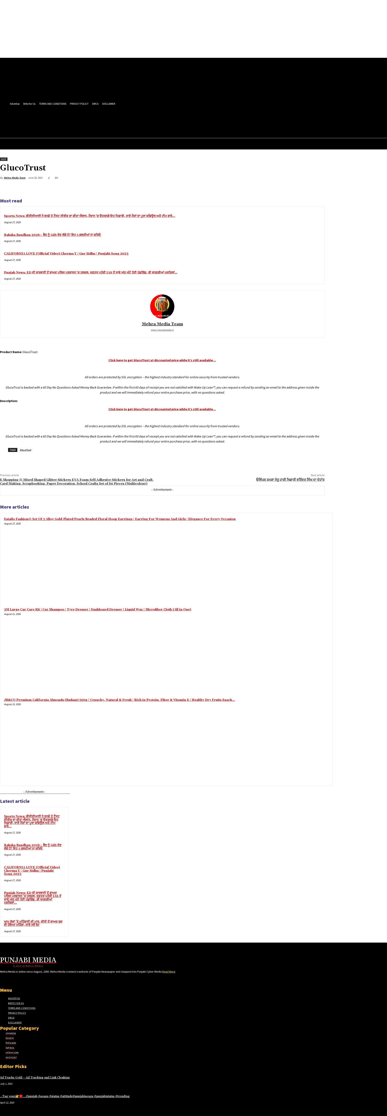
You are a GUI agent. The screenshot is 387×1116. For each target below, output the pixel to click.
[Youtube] (173, 118)
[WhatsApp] (303, 187)
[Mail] (143, 118)
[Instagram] (135, 118)
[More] (318, 187)
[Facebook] (128, 118)
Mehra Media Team (14, 177)
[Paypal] (150, 118)
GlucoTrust (25, 449)
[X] (158, 118)
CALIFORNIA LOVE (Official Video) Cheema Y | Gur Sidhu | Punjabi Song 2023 (66, 254)
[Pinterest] (288, 187)
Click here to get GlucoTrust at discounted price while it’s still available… (162, 360)
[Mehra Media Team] (162, 306)
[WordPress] (165, 118)
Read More (168, 971)
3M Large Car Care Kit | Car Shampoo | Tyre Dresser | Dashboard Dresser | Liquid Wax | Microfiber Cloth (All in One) (97, 609)
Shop (3, 159)
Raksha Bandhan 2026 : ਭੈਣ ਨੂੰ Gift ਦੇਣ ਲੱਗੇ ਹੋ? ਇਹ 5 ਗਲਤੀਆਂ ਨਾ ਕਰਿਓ (53, 235)
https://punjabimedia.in (162, 329)
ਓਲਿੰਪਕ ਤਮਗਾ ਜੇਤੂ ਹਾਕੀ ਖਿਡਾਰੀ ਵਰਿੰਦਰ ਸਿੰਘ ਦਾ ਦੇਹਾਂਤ (290, 480)
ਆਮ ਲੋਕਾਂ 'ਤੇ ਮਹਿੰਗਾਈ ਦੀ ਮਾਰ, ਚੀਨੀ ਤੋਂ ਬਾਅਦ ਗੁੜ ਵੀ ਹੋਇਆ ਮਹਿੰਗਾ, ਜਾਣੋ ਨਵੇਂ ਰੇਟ (33, 923)
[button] (172, 127)
